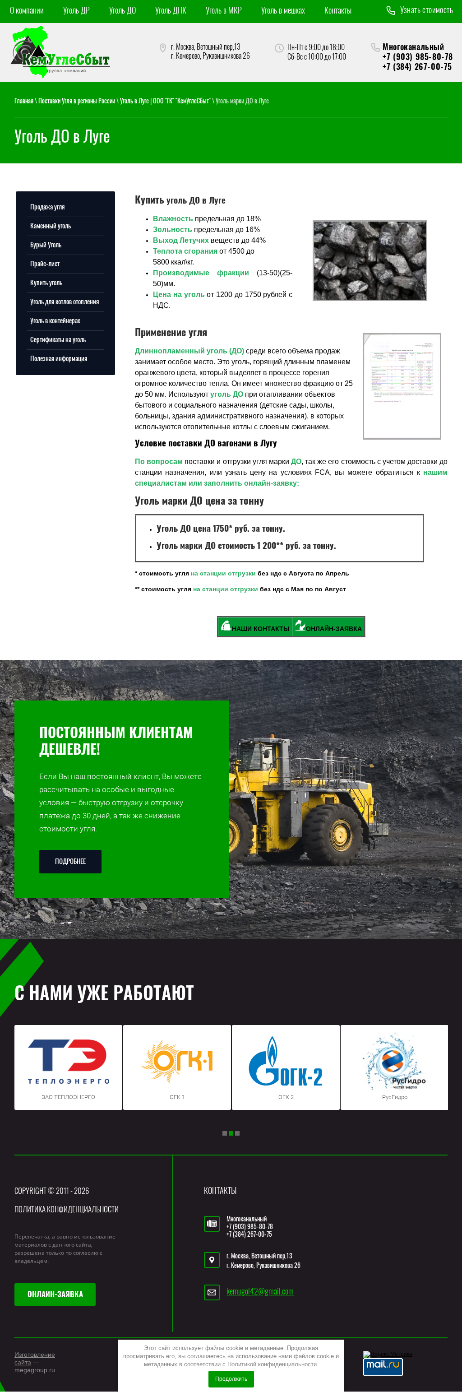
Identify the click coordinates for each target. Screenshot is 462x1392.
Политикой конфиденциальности (272, 1364)
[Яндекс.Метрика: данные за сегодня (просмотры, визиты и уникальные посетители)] (387, 1354)
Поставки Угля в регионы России (76, 101)
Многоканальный (413, 48)
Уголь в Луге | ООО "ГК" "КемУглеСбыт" (165, 101)
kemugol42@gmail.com (260, 1292)
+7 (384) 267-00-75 (417, 68)
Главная (23, 101)
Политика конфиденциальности (66, 1210)
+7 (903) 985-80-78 (418, 58)
